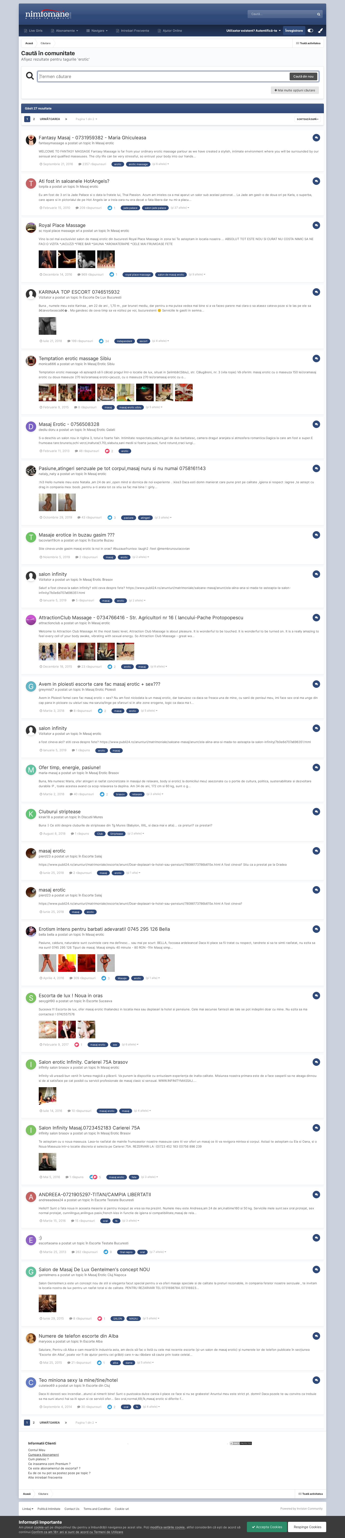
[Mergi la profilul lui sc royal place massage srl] (31, 227)
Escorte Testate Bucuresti (114, 1200)
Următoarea (50, 119)
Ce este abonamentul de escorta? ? (54, 1468)
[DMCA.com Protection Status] (240, 1443)
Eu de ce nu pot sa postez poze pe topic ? (59, 1473)
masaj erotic (52, 851)
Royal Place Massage (62, 225)
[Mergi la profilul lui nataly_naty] (31, 471)
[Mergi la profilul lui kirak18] (31, 814)
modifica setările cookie (167, 1527)
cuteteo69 (47, 1385)
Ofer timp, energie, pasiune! (70, 767)
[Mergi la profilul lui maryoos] (31, 1338)
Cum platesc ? (38, 1459)
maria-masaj (48, 773)
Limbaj (27, 1509)
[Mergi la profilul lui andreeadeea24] (31, 1197)
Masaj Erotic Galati (101, 430)
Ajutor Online (172, 30)
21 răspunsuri (80, 1362)
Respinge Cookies (307, 1527)
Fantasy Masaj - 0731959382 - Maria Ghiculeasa (92, 137)
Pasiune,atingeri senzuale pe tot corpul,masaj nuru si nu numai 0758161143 (122, 468)
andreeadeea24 (51, 1200)
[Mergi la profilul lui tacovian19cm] (31, 537)
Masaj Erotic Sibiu (101, 364)
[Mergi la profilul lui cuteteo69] (31, 1382)
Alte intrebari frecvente (45, 1477)
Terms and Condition (97, 1509)
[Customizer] (310, 30)
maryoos (45, 1341)
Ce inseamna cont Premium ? (49, 1464)
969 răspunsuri (92, 274)
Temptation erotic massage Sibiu (75, 358)
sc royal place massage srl (59, 231)
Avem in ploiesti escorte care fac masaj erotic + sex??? (99, 684)
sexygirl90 (47, 1001)
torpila (43, 186)
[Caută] (319, 14)
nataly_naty (47, 474)
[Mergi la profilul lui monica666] (31, 361)
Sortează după (307, 119)
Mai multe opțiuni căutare (296, 90)
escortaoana (48, 1243)
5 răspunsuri (84, 600)
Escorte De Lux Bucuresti (102, 297)
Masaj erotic (105, 143)
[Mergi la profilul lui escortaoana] (31, 1240)
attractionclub (49, 623)
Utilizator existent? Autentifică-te (252, 30)
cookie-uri (41, 1527)
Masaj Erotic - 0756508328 (69, 424)
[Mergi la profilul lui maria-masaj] (31, 770)
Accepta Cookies (268, 1527)
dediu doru (47, 430)
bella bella (46, 934)
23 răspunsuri (91, 666)
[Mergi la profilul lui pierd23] (31, 853)
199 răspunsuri (81, 341)
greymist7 (46, 689)
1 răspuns (82, 750)
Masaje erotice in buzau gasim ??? (77, 535)
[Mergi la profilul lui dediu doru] (31, 426)
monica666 (47, 364)
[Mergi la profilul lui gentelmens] (31, 1272)
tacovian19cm (49, 540)
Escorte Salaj (92, 856)
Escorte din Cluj (98, 1385)
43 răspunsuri (91, 517)
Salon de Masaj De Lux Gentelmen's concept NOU (94, 1269)
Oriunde (303, 14)
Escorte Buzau (103, 540)
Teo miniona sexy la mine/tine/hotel (78, 1380)
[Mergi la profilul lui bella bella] (31, 931)
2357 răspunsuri (93, 164)
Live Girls (35, 30)
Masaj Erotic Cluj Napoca (107, 1275)
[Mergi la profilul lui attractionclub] (31, 620)
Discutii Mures (92, 817)
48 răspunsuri (88, 451)
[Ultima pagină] (66, 119)
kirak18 (44, 817)
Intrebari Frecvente (134, 30)
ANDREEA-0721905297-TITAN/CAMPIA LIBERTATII (95, 1194)
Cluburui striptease (60, 811)
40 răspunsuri (83, 794)
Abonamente (65, 30)
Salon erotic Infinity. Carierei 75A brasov (83, 1062)
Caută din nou (303, 76)
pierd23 (45, 856)
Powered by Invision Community (301, 1508)
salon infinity (53, 574)
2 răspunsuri (88, 557)
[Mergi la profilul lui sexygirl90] (31, 998)
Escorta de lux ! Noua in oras (71, 995)
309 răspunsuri (84, 978)
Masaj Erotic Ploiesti (100, 689)
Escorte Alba (93, 1341)
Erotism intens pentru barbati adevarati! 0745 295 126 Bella (104, 929)
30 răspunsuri (90, 1407)
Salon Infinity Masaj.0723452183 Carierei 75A (89, 1128)
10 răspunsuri (81, 1111)
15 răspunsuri (84, 1221)
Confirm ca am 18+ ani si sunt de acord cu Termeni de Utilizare (77, 1532)
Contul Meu (36, 1450)
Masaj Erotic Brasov (98, 579)
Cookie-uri (122, 1509)
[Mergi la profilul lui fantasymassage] (31, 140)
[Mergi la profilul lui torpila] (31, 183)
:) (40, 1238)
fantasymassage (51, 143)
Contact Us (72, 1509)
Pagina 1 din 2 (86, 119)
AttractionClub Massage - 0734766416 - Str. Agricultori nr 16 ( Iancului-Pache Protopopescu (141, 617)
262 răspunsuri (86, 1252)
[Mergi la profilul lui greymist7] (31, 686)
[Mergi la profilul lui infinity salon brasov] (31, 1064)
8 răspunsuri (86, 407)
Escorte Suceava (99, 1001)
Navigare (97, 30)
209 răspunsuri (90, 208)
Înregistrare (294, 30)
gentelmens (48, 1275)
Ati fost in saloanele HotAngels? (74, 181)
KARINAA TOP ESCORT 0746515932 (79, 292)
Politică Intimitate (49, 1509)
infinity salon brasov (54, 1067)
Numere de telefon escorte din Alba (78, 1336)
